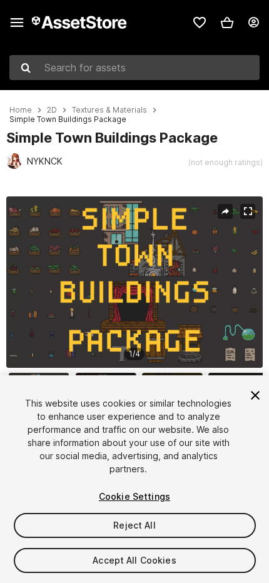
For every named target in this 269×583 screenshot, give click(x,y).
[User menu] (253, 22)
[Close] (255, 395)
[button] (227, 22)
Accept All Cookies (134, 560)
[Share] (225, 211)
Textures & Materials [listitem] (109, 110)
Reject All (134, 525)
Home (20, 110)
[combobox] (134, 67)
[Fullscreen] (247, 211)
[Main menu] (16, 22)
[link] (199, 22)
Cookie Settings (134, 496)
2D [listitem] (52, 110)
